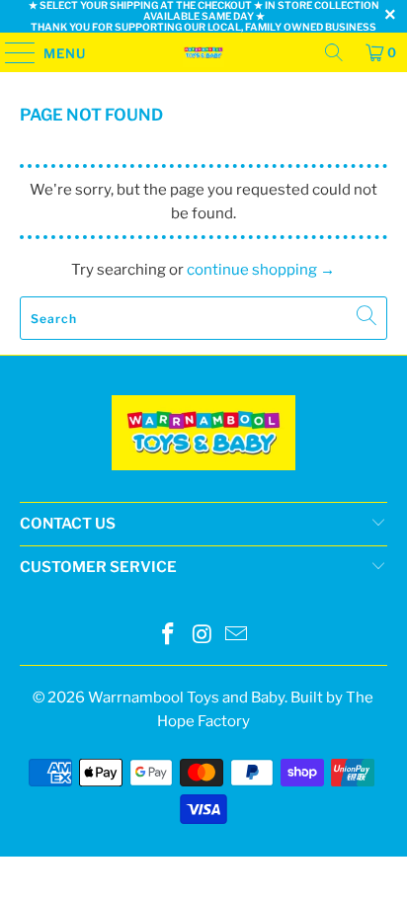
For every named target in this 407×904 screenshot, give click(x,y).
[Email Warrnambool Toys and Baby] (237, 635)
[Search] (334, 52)
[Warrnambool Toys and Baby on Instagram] (202, 635)
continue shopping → (261, 270)
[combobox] (203, 318)
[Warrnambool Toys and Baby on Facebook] (168, 635)
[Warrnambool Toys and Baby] (203, 52)
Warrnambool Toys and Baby (186, 697)
